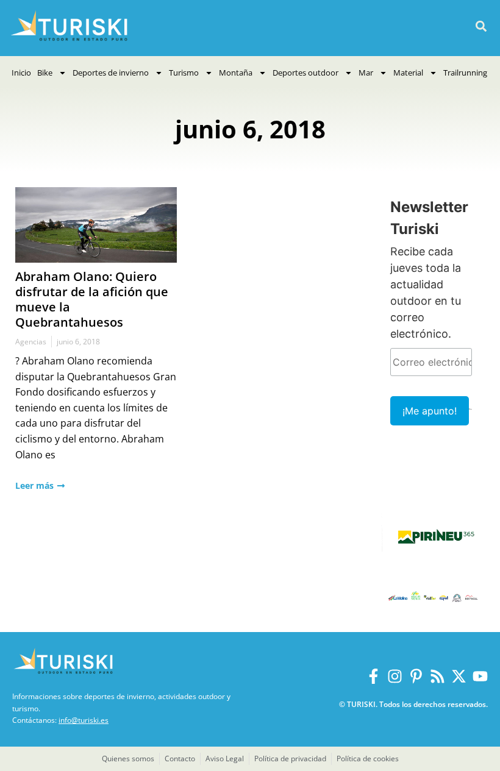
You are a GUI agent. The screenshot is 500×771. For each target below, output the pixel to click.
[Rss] (437, 676)
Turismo (184, 72)
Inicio (21, 72)
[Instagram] (394, 676)
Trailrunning (465, 72)
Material (408, 72)
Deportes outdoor (305, 72)
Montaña (235, 72)
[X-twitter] (458, 676)
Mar (366, 72)
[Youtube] (480, 676)
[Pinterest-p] (416, 676)
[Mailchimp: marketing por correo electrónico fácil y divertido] (470, 417)
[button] (481, 26)
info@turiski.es (84, 720)
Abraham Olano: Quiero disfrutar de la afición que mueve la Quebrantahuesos (91, 299)
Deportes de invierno (111, 72)
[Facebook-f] (373, 676)
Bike (44, 72)
